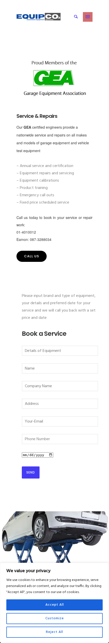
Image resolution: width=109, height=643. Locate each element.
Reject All (54, 632)
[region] (54, 603)
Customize (54, 618)
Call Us (31, 256)
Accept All (54, 605)
